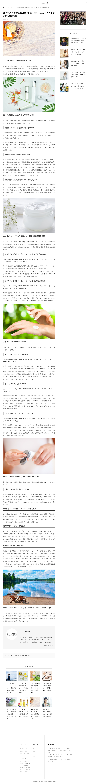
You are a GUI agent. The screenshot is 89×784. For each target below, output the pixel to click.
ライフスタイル (36, 762)
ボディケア (24, 655)
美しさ (34, 759)
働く (33, 748)
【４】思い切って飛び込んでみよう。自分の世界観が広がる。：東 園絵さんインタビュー (60, 755)
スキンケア (9, 655)
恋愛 (33, 751)
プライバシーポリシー (25, 754)
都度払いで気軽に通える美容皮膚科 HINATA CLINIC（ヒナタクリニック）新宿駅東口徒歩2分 (25, 767)
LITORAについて (24, 748)
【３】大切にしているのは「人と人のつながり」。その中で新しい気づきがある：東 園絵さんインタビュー (60, 750)
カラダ (34, 756)
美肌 (29, 655)
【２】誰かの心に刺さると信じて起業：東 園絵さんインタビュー (59, 760)
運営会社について (24, 761)
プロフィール (47, 645)
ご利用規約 (23, 758)
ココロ (34, 753)
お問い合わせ (23, 751)
